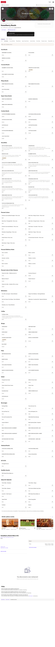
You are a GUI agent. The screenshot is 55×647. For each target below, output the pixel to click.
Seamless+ (31, 595)
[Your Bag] (53, 2)
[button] (5, 5)
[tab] (6, 41)
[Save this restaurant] (50, 9)
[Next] (53, 41)
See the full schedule (32, 547)
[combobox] (44, 5)
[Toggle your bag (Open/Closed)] (53, 2)
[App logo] (3, 2)
